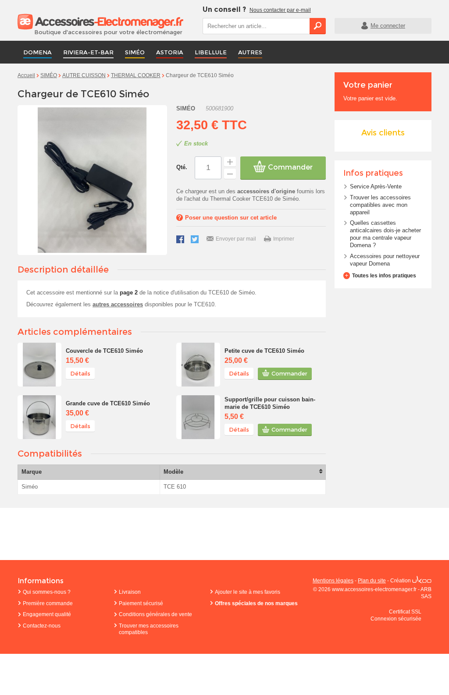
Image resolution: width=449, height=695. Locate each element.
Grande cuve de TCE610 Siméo (108, 403)
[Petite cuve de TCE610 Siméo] (198, 365)
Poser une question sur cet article (231, 217)
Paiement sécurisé (141, 603)
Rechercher (318, 26)
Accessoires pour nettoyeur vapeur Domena (385, 260)
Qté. (181, 167)
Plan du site (372, 581)
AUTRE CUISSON (84, 75)
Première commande (48, 603)
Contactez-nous (42, 626)
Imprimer (283, 239)
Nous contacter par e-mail (280, 10)
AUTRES (250, 52)
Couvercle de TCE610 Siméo (104, 351)
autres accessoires (118, 304)
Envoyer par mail (236, 239)
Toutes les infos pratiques (384, 276)
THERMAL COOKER (135, 75)
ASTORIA (169, 52)
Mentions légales (333, 581)
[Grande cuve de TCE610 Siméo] (39, 417)
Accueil (26, 75)
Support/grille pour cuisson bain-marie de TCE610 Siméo (269, 403)
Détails (80, 373)
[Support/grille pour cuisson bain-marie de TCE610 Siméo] (198, 417)
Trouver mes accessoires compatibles (148, 629)
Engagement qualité (47, 614)
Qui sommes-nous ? (47, 592)
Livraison (130, 592)
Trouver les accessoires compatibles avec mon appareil (380, 205)
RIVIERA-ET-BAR (88, 52)
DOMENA (37, 52)
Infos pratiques (373, 173)
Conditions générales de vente (155, 614)
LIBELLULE (211, 52)
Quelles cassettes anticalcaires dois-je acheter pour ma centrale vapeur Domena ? (385, 234)
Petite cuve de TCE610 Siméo (264, 351)
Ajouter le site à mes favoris (247, 592)
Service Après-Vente (376, 186)
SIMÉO (135, 52)
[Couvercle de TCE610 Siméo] (39, 365)
